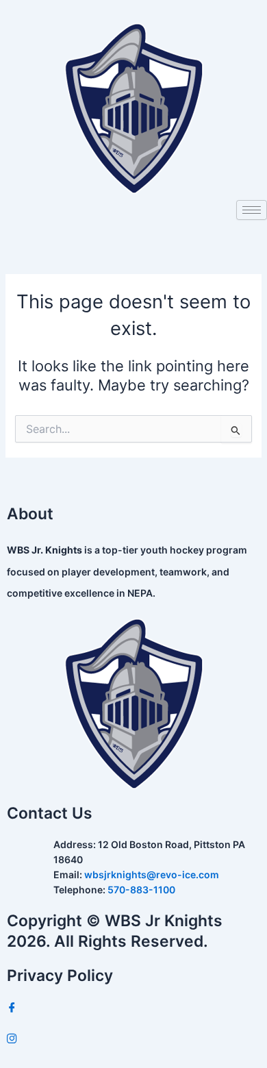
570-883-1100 (141, 889)
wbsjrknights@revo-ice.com (151, 874)
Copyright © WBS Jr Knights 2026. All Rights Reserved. (114, 931)
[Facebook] (133, 1008)
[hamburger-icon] (251, 210)
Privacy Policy (60, 975)
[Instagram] (133, 1038)
